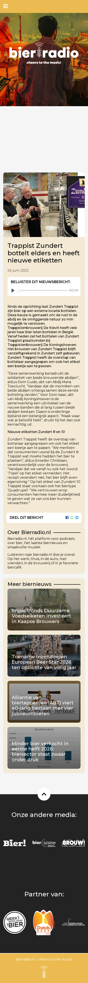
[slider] (43, 290)
